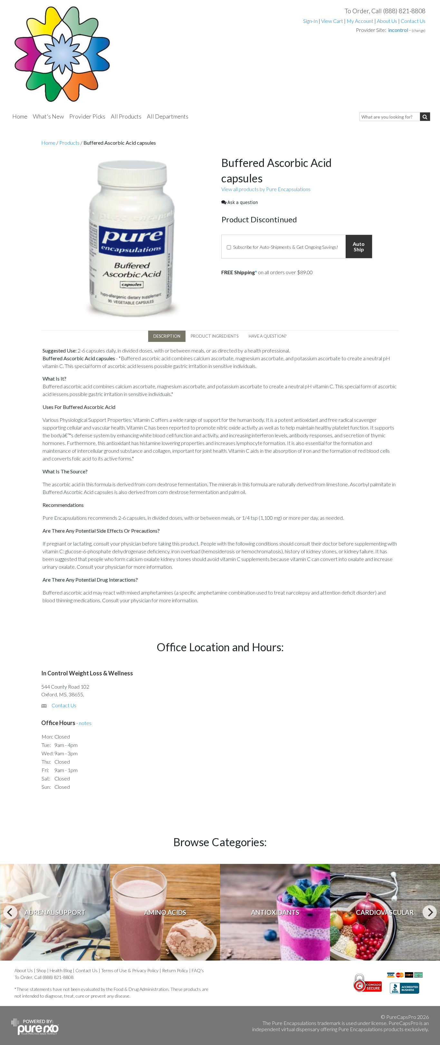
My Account (360, 21)
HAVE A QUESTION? (268, 336)
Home (19, 116)
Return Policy (175, 970)
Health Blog (61, 970)
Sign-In (310, 21)
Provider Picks (87, 116)
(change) (419, 30)
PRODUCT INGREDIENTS (214, 336)
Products (69, 143)
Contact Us (413, 21)
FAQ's (198, 970)
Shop (41, 970)
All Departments (167, 116)
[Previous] (10, 912)
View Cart (332, 21)
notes (85, 723)
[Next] (430, 912)
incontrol (398, 30)
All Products (126, 116)
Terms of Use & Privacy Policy (129, 970)
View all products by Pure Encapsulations (266, 189)
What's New (48, 116)
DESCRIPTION (166, 336)
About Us (387, 21)
